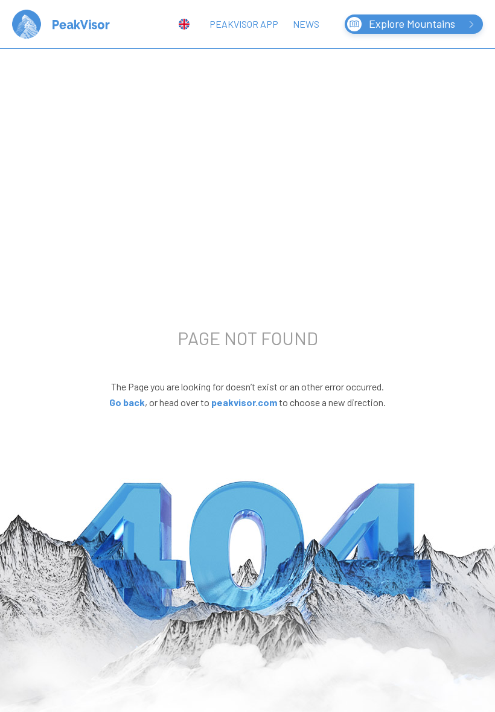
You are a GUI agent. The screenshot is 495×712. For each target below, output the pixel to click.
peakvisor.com (244, 402)
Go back (127, 402)
